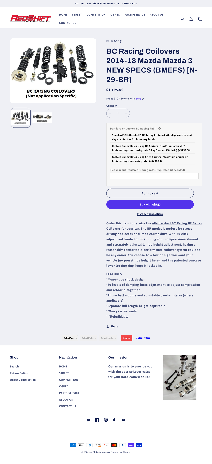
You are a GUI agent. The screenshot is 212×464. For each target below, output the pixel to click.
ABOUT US (66, 399)
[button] (182, 18)
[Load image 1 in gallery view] (20, 118)
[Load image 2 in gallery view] (42, 118)
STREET (64, 373)
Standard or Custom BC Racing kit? (154, 128)
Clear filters (143, 338)
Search (126, 338)
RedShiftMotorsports (99, 452)
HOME (63, 366)
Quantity (111, 105)
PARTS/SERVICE (69, 393)
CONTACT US (67, 406)
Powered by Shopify (121, 452)
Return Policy (19, 373)
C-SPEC (63, 386)
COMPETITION (68, 379)
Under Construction (23, 379)
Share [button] (114, 326)
